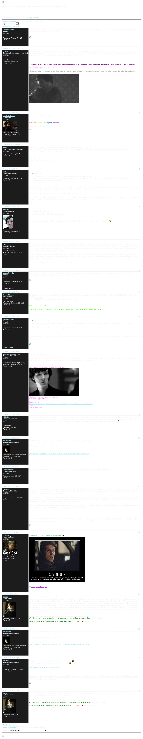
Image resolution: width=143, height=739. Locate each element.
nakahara (6, 489)
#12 (139, 414)
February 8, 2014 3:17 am (11, 169)
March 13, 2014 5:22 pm (11, 629)
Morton (5, 597)
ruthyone (6, 535)
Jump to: (6, 731)
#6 (139, 207)
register (36, 18)
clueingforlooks (8, 29)
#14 (139, 467)
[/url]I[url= (35, 402)
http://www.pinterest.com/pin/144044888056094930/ (45, 667)
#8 (139, 270)
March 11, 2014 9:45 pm (11, 467)
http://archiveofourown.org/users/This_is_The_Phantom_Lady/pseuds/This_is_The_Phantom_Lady (61, 404)
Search (15, 14)
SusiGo (5, 51)
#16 (139, 532)
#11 (139, 351)
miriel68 (6, 417)
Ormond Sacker (8, 295)
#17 (139, 594)
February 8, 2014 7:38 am (11, 270)
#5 (139, 169)
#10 (139, 316)
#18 (139, 629)
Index (5, 14)
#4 (139, 144)
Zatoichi (6, 209)
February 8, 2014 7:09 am (11, 241)
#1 (139, 26)
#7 (139, 241)
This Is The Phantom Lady (12, 354)
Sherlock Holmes (9, 116)
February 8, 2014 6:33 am (11, 207)
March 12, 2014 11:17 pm (11, 532)
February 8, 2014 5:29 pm (11, 316)
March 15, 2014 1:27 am (11, 690)
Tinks (5, 147)
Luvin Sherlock (8, 469)
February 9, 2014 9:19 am (11, 414)
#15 (139, 486)
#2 (139, 48)
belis (4, 244)
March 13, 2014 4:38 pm (11, 594)
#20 (139, 690)
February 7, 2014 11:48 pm (11, 144)
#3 (139, 113)
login (30, 18)
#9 (139, 292)
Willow (5, 172)
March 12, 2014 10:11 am (11, 486)
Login (33, 14)
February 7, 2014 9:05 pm (11, 26)
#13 (139, 438)
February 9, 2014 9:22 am (11, 438)
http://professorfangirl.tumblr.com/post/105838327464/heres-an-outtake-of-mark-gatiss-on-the (59, 454)
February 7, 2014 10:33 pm (11, 113)
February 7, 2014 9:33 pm (11, 48)
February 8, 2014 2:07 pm (11, 292)
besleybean (7, 441)
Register (25, 14)
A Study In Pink (13, 21)
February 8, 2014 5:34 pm (11, 351)
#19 (139, 658)
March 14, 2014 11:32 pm (11, 658)
